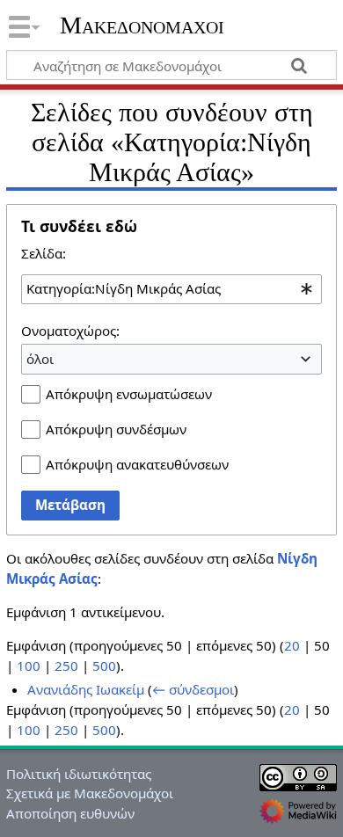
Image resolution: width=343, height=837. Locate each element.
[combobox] (171, 289)
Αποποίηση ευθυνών (70, 813)
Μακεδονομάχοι (142, 25)
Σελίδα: (43, 253)
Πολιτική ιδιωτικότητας (78, 773)
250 (66, 665)
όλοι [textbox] (40, 359)
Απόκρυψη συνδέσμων (116, 429)
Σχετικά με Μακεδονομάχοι (89, 793)
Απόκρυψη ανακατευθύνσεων (137, 464)
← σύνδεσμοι (193, 689)
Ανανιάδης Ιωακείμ (85, 689)
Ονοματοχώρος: (70, 330)
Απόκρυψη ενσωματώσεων (129, 394)
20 (292, 645)
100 (28, 665)
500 (104, 665)
